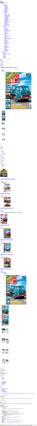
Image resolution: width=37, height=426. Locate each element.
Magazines (3, 26)
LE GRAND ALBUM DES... (5, 193)
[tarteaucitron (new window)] (2, 424)
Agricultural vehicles (7, 16)
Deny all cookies (6, 406)
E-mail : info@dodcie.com (5, 391)
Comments (3, 416)
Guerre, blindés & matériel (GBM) (7, 38)
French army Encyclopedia (8, 21)
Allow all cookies (2, 406)
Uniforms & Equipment (7, 15)
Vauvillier (6, 25)
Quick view (2, 181)
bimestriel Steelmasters (7, 43)
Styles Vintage (5, 50)
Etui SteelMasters (7, 46)
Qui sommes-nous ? (4, 382)
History (5, 14)
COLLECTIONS (5, 18)
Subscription (4, 52)
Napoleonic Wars (7, 22)
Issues (5, 27)
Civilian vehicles (6, 17)
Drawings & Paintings (7, 13)
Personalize (27, 425)
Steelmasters (5, 42)
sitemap (2, 384)
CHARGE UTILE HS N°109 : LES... (7, 208)
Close (1, 402)
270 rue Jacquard (4, 389)
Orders (2, 378)
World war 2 (6, 10)
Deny (5, 415)
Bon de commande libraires (5, 388)
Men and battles (6, 20)
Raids (3, 55)
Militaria (4, 54)
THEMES (5, 12)
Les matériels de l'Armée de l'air (8, 19)
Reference (1, 154)
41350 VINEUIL (4, 390)
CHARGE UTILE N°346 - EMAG (6, 254)
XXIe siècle (6, 11)
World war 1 (6, 9)
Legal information (4, 381)
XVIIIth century (6, 7)
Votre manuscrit (3, 383)
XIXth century (6, 8)
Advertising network (4, 411)
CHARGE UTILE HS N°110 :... (6, 268)
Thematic (6, 37)
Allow (4, 415)
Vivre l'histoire (6, 23)
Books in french (4, 4)
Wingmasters (5, 40)
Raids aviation (5, 29)
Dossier (5, 36)
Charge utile (5, 31)
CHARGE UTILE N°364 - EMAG (6, 239)
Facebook (3, 399)
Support (3, 420)
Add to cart (2, 182)
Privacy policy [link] (30, 425)
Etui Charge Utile (7, 33)
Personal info (3, 377)
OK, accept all (19, 425)
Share (2, 150)
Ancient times (6, 5)
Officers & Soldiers (7, 24)
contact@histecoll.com (5, 373)
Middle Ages (6, 6)
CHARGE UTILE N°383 (4, 225)
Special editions (6, 32)
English (2, 62)
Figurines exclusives (7, 47)
